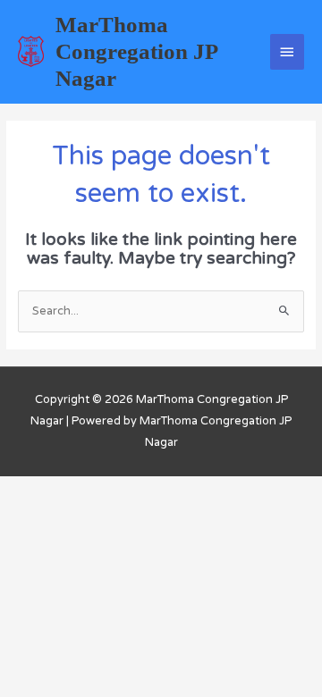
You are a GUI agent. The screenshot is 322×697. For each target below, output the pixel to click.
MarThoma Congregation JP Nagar (136, 51)
